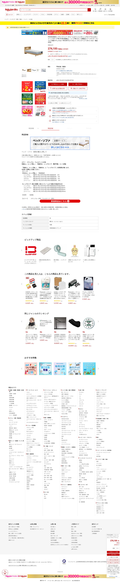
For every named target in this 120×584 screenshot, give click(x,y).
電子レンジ (79, 14)
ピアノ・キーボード (48, 419)
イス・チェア (99, 477)
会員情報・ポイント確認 (56, 538)
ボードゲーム (82, 426)
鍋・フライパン (65, 392)
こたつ (10, 426)
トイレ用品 (98, 432)
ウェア (97, 405)
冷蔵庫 (62, 14)
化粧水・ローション (66, 470)
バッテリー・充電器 (48, 403)
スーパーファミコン (66, 444)
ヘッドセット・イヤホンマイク (51, 405)
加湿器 (10, 435)
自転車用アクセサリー (101, 396)
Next (100, 32)
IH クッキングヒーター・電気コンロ (16, 469)
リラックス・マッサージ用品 (68, 498)
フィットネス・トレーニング (102, 407)
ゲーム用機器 (29, 447)
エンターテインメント (49, 452)
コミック (46, 448)
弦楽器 (45, 437)
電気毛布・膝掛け (13, 428)
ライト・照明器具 (13, 415)
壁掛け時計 (98, 443)
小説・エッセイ (47, 471)
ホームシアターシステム (32, 407)
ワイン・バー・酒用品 (66, 411)
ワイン (80, 394)
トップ (6, 19)
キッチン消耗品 (65, 400)
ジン (80, 396)
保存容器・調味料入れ (66, 398)
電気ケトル (11, 462)
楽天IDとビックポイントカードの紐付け (59, 544)
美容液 (63, 473)
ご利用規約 (94, 533)
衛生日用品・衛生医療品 (67, 453)
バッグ (97, 454)
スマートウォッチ (100, 447)
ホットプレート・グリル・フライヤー (16, 456)
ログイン (106, 14)
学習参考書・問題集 (48, 469)
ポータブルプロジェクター (32, 422)
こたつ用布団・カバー (101, 496)
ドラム (45, 427)
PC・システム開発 (48, 479)
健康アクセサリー (65, 496)
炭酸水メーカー (12, 472)
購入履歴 (53, 533)
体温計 (28, 488)
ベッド (25, 19)
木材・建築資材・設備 (84, 494)
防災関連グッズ (82, 492)
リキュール (81, 400)
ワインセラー (12, 464)
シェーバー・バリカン (31, 460)
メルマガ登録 (74, 540)
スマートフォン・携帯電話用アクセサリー (51, 397)
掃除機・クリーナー (13, 405)
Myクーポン (53, 535)
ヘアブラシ (29, 458)
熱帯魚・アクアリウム (84, 466)
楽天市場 (113, 5)
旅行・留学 (46, 454)
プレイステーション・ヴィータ (68, 430)
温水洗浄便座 (29, 479)
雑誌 (45, 465)
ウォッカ (81, 402)
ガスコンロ (11, 459)
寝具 (97, 461)
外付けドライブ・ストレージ (33, 443)
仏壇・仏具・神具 (100, 512)
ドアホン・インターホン (84, 488)
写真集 (45, 487)
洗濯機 (67, 14)
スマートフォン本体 (48, 392)
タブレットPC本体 (48, 394)
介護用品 (63, 459)
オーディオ (29, 394)
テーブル (98, 473)
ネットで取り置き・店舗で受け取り (16, 538)
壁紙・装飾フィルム (100, 490)
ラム (80, 398)
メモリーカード (30, 413)
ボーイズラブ (47, 473)
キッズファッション (83, 439)
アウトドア (98, 411)
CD (45, 496)
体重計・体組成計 (30, 484)
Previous (20, 32)
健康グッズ (64, 494)
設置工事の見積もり (13, 535)
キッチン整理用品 (65, 402)
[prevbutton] (22, 250)
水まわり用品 (64, 413)
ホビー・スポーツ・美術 (49, 456)
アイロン (11, 407)
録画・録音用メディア (31, 398)
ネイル (63, 475)
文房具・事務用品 (100, 420)
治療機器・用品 (65, 451)
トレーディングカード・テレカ (86, 428)
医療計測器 (64, 461)
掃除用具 (98, 424)
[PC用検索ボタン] (89, 9)
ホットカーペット (13, 424)
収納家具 (98, 482)
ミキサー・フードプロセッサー (16, 466)
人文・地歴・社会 (48, 467)
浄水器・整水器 (12, 476)
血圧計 (28, 486)
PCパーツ (29, 449)
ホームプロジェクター (31, 403)
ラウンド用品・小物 (100, 404)
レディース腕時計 (100, 441)
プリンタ (29, 435)
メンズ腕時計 (99, 439)
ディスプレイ (29, 433)
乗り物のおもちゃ (83, 414)
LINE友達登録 (74, 542)
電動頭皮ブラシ (30, 471)
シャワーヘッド (30, 473)
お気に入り (53, 529)
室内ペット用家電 (83, 479)
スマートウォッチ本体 (49, 407)
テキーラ (81, 405)
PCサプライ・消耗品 (31, 439)
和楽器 (45, 439)
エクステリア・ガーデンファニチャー (86, 499)
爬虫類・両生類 (82, 473)
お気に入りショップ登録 (76, 535)
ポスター (46, 489)
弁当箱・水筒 (64, 404)
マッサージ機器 (30, 475)
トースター (11, 450)
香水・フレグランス (66, 481)
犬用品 (80, 462)
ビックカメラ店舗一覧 (99, 5)
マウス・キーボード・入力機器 (33, 445)
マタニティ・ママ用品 (84, 443)
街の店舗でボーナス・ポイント (37, 529)
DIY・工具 (81, 486)
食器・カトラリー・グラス (67, 396)
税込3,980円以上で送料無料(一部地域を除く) (25, 5)
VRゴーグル (46, 414)
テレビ (73, 14)
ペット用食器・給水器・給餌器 (86, 471)
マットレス (98, 463)
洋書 (45, 481)
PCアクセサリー (30, 431)
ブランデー (81, 404)
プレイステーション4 (66, 422)
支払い (72, 529)
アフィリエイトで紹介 (76, 544)
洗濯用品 (98, 426)
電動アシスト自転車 (100, 394)
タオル (97, 434)
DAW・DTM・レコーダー (49, 423)
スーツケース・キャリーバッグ (103, 452)
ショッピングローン (13, 531)
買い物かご (53, 526)
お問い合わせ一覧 (58, 580)
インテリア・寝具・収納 (16, 19)
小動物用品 (81, 468)
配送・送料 (73, 526)
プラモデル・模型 (83, 416)
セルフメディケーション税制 (15, 565)
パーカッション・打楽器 (49, 433)
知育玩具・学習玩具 (83, 413)
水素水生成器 (12, 478)
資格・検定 (46, 485)
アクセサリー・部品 (31, 415)
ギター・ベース (47, 429)
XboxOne (64, 426)
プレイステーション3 (66, 432)
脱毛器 (28, 465)
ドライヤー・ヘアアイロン (32, 456)
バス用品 (98, 430)
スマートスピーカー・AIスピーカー (34, 419)
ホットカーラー (30, 467)
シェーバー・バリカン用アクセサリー (34, 462)
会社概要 (107, 5)
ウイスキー (81, 392)
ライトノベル (47, 483)
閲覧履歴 (53, 531)
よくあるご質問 (89, 5)
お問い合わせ (74, 549)
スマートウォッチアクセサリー (51, 409)
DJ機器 (45, 435)
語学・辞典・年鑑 (48, 475)
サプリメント (64, 486)
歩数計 (28, 482)
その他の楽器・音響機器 (49, 443)
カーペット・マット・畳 (101, 486)
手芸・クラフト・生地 (101, 428)
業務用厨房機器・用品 (66, 407)
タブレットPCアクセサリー (50, 399)
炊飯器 (10, 446)
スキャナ (29, 437)
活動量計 (29, 481)
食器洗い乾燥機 (12, 474)
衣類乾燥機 (11, 399)
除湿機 (10, 437)
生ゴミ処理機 (12, 480)
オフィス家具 (99, 498)
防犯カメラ (81, 490)
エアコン (56, 14)
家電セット (19, 14)
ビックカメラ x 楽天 (9, 5)
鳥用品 (80, 470)
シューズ (98, 400)
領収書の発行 (74, 538)
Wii (62, 438)
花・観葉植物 (82, 501)
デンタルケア (29, 469)
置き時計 (98, 445)
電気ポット (11, 461)
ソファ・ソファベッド (101, 469)
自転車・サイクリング (101, 392)
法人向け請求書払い (55, 542)
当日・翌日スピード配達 (14, 526)
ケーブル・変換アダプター (50, 401)
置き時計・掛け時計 (100, 488)
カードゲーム (82, 424)
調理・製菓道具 (65, 394)
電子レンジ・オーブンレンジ (15, 444)
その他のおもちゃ (83, 434)
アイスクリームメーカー (14, 481)
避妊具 (63, 455)
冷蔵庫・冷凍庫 (12, 393)
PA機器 (45, 421)
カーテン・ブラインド (101, 484)
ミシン (10, 409)
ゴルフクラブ (99, 398)
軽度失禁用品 (64, 462)
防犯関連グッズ (99, 507)
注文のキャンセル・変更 (76, 533)
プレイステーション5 (66, 420)
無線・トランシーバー (31, 417)
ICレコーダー (29, 409)
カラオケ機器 (47, 441)
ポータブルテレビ (30, 411)
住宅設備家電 (12, 413)
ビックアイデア (27, 14)
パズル (80, 422)
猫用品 (80, 460)
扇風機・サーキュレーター (15, 433)
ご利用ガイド (82, 5)
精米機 (10, 448)
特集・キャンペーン (34, 526)
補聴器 (28, 477)
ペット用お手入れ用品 (84, 464)
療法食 (80, 481)
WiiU (63, 436)
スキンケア (64, 468)
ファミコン (64, 442)
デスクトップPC (30, 427)
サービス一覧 (50, 580)
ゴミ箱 (97, 494)
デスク (97, 475)
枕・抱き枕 (98, 465)
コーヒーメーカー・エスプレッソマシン (16, 453)
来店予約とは (81, 98)
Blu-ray (45, 494)
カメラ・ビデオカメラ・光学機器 (34, 396)
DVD (45, 498)
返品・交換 (73, 531)
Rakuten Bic (11, 10)
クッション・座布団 (100, 471)
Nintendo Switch (65, 418)
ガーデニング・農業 (83, 496)
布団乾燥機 (11, 401)
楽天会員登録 (112, 14)
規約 (86, 98)
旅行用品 (98, 456)
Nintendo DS (64, 440)
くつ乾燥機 (11, 403)
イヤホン (43, 14)
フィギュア (81, 418)
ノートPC (29, 429)
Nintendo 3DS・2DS (66, 424)
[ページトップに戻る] (117, 384)
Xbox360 (64, 428)
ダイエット (64, 488)
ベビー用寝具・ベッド (84, 447)
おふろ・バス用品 (83, 445)
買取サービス (11, 540)
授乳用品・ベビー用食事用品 (85, 449)
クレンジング (64, 471)
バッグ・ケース (99, 402)
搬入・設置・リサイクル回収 (15, 533)
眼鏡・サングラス (100, 415)
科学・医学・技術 (48, 477)
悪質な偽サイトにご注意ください (29, 565)
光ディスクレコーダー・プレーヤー (34, 400)
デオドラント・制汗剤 (66, 477)
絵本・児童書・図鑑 (48, 450)
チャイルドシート (83, 453)
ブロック (81, 432)
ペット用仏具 (82, 477)
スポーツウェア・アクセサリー (103, 413)
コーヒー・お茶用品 (66, 409)
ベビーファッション (83, 441)
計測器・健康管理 (65, 490)
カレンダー (46, 462)
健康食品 (63, 492)
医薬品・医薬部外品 (66, 449)
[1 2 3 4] (53, 59)
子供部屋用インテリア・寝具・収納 (103, 479)
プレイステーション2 (66, 434)
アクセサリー (47, 431)
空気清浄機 (49, 14)
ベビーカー (81, 451)
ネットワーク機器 (30, 441)
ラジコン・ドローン (83, 420)
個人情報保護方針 (96, 531)
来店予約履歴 (54, 540)
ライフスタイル (47, 463)
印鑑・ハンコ (99, 422)
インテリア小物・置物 (101, 500)
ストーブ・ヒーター (13, 422)
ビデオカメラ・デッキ (31, 405)
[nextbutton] (98, 250)
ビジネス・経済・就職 (49, 460)
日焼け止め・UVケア (66, 479)
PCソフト (29, 451)
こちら (24, 209)
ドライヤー (35, 14)
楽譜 (45, 458)
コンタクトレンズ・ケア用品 (68, 457)
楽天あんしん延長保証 (13, 529)
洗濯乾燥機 (11, 397)
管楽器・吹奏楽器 (48, 425)
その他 (30, 19)
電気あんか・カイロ (13, 430)
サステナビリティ (67, 580)
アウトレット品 (99, 505)
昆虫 (80, 475)
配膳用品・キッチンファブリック (69, 405)
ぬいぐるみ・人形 (83, 411)
